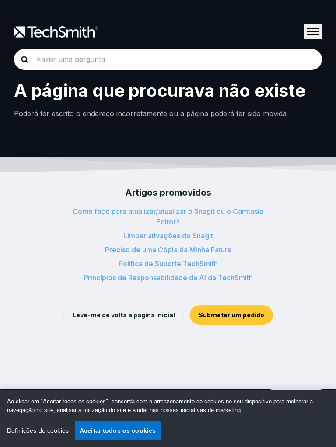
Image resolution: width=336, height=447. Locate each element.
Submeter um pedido (231, 315)
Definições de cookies (38, 430)
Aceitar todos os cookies (118, 430)
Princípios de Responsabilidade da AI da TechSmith (168, 277)
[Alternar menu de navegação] (313, 31)
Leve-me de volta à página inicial (124, 315)
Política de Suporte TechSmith (168, 263)
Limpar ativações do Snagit (168, 235)
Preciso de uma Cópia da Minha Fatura (168, 249)
